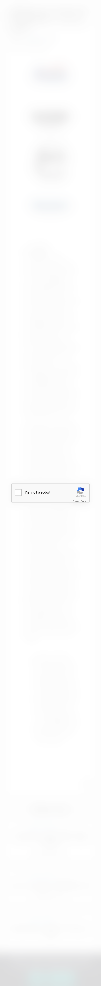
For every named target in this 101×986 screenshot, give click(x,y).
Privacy (76, 501)
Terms (83, 501)
